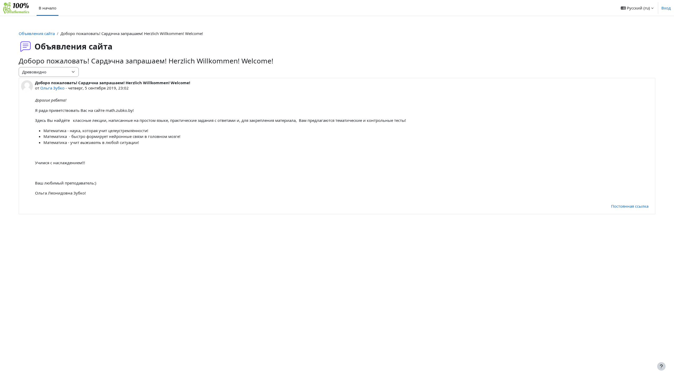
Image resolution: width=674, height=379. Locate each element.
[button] (637, 8)
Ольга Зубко (52, 88)
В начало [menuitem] (47, 8)
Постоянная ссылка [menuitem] (629, 206)
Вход (666, 8)
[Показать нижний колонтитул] (661, 366)
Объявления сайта (37, 33)
